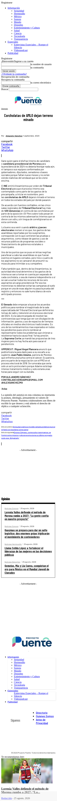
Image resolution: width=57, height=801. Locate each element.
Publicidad (13, 53)
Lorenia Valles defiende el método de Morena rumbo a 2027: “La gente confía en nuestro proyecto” (27, 516)
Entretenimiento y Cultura (27, 27)
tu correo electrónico (41, 82)
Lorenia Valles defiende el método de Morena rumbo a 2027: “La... (24, 790)
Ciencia (18, 33)
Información (14, 8)
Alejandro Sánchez (14, 136)
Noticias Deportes (12, 562)
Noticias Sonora (11, 508)
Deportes (18, 25)
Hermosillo (19, 13)
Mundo (17, 22)
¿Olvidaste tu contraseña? (14, 74)
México (18, 16)
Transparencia (21, 39)
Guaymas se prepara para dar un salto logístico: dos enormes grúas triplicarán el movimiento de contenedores (27, 533)
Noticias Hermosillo (13, 544)
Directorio (42, 712)
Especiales (13, 41)
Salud (17, 30)
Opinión (4, 109)
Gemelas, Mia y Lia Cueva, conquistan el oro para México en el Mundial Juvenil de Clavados (27, 569)
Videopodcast (21, 50)
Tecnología (19, 36)
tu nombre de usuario (41, 64)
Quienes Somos (45, 716)
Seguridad (19, 10)
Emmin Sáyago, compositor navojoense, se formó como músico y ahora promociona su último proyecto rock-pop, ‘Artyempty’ (26, 435)
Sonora (17, 19)
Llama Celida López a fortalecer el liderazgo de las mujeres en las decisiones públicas (28, 551)
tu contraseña (37, 67)
